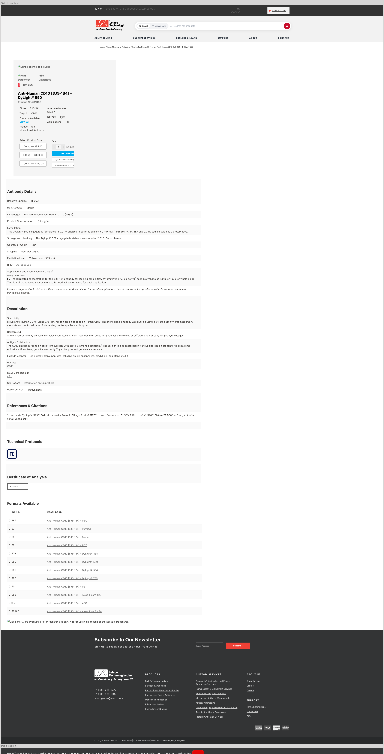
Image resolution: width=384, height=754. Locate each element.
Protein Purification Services (209, 716)
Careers (250, 690)
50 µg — (33, 146)
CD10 (10, 366)
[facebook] (95, 684)
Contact (250, 685)
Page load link (9, 745)
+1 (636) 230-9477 (105, 689)
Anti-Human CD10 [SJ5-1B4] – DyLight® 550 (72, 561)
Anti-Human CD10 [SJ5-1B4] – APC (67, 603)
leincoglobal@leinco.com (139, 9)
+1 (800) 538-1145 (105, 694)
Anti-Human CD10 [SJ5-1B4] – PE (66, 586)
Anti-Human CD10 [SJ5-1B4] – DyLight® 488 (72, 553)
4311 (9, 376)
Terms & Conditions (256, 707)
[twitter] (100, 684)
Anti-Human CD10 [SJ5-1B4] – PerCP (68, 520)
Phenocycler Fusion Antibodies (160, 695)
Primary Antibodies (154, 704)
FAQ (249, 716)
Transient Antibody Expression (211, 712)
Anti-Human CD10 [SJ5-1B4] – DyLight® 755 (72, 578)
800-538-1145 (113, 9)
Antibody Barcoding (205, 703)
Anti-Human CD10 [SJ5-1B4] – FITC (67, 545)
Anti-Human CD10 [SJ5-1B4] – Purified (69, 528)
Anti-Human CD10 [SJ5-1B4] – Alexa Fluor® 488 (74, 611)
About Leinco (253, 681)
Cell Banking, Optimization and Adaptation (216, 707)
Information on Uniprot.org (39, 382)
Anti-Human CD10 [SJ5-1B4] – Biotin (67, 537)
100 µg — (33, 154)
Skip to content (10, 3)
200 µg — (33, 163)
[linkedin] (105, 684)
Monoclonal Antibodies (156, 699)
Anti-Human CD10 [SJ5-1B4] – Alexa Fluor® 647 (74, 594)
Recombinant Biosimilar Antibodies (162, 690)
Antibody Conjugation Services (211, 693)
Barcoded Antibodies (155, 685)
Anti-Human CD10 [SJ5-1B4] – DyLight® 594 (72, 570)
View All (24, 121)
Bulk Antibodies (156, 681)
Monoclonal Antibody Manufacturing (213, 698)
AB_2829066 (23, 264)
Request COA (17, 486)
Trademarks (252, 711)
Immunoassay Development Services (214, 689)
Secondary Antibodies (156, 709)
